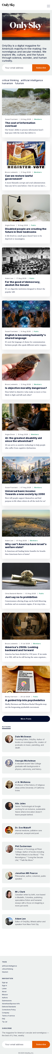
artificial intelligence (32, 80)
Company (5, 1013)
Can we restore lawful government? (19, 177)
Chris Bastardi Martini (13, 593)
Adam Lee (9, 278)
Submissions (7, 1001)
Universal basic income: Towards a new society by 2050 (25, 493)
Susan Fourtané (11, 119)
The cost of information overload (20, 124)
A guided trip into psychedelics (25, 700)
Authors (6, 727)
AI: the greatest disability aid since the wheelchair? (23, 440)
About (4, 992)
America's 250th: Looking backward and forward (21, 649)
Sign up (5, 982)
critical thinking (10, 80)
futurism (19, 83)
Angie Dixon (10, 225)
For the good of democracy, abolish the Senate (22, 283)
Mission (5, 995)
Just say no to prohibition (21, 597)
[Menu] (48, 5)
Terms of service (8, 1016)
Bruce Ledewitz (11, 172)
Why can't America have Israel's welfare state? (26, 546)
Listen (4, 988)
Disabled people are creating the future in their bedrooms (25, 230)
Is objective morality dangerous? (26, 387)
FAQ (3, 1019)
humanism (7, 83)
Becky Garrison (11, 697)
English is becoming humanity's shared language (25, 337)
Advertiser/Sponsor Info (11, 1004)
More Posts (26, 719)
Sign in (4, 985)
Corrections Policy (9, 1010)
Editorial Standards (9, 1007)
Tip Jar (4, 1022)
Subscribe (41, 68)
